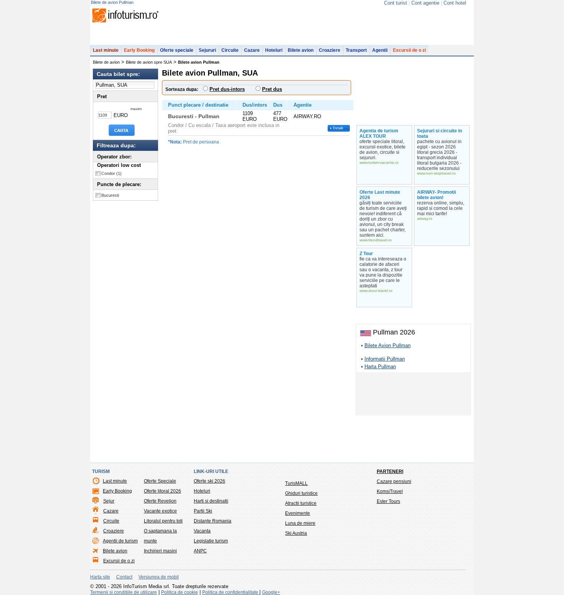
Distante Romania (212, 521)
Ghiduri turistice (301, 493)
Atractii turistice (301, 503)
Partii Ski (203, 511)
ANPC (200, 551)
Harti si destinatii (211, 501)
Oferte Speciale (160, 481)
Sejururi (207, 50)
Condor (111, 173)
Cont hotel (455, 3)
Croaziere (329, 50)
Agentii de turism (120, 541)
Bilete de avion (106, 62)
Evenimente (297, 513)
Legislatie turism (211, 541)
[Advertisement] (413, 395)
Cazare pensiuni (394, 481)
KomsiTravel (390, 491)
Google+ (271, 592)
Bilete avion (300, 50)
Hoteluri (273, 50)
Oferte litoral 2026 (162, 491)
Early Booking (139, 50)
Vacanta (202, 531)
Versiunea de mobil (159, 577)
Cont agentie (425, 3)
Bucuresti (110, 195)
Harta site (100, 577)
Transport (356, 50)
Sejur (108, 501)
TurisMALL (296, 483)
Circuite (230, 50)
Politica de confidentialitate (230, 592)
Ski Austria (296, 533)
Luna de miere (300, 523)
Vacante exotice (160, 511)
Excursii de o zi (409, 50)
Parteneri (390, 471)
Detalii (338, 128)
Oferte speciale (176, 50)
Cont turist (395, 3)
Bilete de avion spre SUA (149, 62)
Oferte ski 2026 (209, 481)
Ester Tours (388, 501)
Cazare (252, 50)
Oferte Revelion (160, 501)
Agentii (380, 50)
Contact (124, 577)
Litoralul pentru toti (163, 521)
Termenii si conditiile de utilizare (123, 592)
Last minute (106, 50)
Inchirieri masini (160, 551)
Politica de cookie (179, 592)
